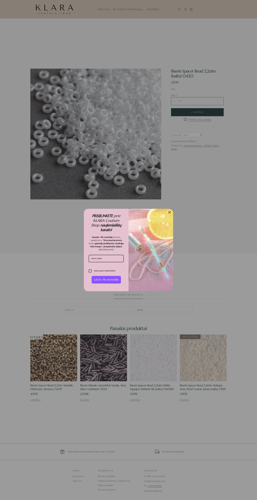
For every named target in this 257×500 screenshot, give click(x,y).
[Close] (169, 212)
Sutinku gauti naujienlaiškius (104, 271)
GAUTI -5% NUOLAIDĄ (106, 279)
